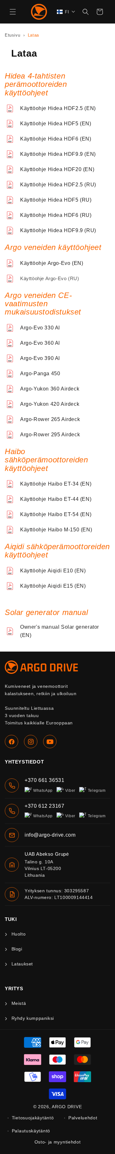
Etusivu (13, 35)
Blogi (17, 948)
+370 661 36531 (44, 780)
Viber (70, 790)
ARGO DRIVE (67, 1106)
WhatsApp (43, 790)
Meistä (19, 1003)
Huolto (19, 933)
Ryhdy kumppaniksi (33, 1018)
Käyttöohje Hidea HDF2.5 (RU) (58, 184)
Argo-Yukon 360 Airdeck (49, 388)
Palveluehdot (82, 1117)
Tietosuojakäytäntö (33, 1117)
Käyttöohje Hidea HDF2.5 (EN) (58, 108)
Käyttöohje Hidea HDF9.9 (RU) (58, 230)
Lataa (33, 35)
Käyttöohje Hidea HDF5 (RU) (56, 200)
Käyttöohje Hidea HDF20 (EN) (57, 169)
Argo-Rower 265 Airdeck (50, 419)
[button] (13, 12)
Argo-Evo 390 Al (40, 358)
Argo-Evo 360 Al (40, 343)
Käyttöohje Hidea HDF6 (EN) (55, 139)
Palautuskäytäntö (31, 1130)
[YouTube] (50, 741)
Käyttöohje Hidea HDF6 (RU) (56, 215)
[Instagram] (30, 741)
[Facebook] (11, 741)
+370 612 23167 (44, 806)
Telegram (97, 790)
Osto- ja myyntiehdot (57, 1141)
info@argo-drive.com (50, 835)
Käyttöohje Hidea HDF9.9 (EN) (58, 154)
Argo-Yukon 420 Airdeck (49, 404)
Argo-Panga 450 (40, 373)
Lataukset (22, 963)
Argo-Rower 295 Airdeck (50, 434)
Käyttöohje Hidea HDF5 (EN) (55, 123)
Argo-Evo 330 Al (40, 327)
